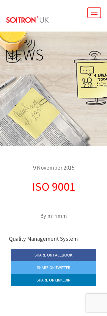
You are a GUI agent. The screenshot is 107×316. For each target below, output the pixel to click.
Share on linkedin (53, 280)
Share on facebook (53, 255)
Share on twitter (53, 267)
